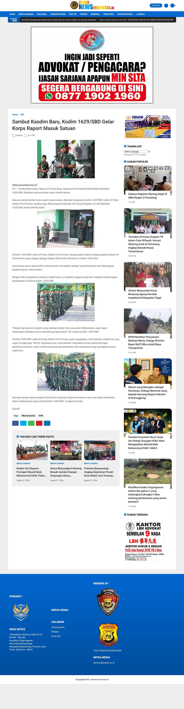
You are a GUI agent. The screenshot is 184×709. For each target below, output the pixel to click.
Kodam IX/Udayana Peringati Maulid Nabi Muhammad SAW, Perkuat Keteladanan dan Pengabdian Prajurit (32, 472)
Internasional (125, 14)
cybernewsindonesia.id (99, 679)
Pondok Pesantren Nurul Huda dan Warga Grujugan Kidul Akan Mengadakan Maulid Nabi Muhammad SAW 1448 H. (146, 443)
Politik (73, 14)
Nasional (42, 14)
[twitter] (23, 423)
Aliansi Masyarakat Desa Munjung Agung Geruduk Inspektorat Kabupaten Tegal (144, 294)
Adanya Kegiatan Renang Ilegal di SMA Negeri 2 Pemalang (147, 195)
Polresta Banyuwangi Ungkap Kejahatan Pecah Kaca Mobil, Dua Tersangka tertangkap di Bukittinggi (99, 472)
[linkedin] (47, 423)
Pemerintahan (58, 14)
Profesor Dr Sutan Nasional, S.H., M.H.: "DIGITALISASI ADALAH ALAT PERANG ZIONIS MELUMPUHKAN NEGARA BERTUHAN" (129, 20)
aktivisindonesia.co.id (103, 662)
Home (12, 14)
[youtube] (62, 615)
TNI (22, 114)
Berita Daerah (26, 14)
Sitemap (156, 5)
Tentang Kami (58, 627)
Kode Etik (56, 636)
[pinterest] (39, 423)
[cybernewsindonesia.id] (92, 10)
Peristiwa (108, 14)
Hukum (83, 14)
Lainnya (140, 14)
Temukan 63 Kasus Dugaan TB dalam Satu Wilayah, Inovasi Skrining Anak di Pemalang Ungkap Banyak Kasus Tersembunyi (145, 244)
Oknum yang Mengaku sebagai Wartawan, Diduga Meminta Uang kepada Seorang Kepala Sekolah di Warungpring (147, 393)
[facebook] (15, 423)
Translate (142, 155)
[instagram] (58, 615)
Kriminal (95, 14)
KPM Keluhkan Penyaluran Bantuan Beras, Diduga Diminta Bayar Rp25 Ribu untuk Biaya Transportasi (146, 342)
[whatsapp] (31, 423)
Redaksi (55, 631)
